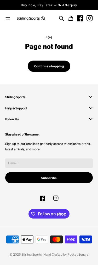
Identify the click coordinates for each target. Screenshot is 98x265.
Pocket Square (78, 254)
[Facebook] (80, 18)
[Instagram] (89, 18)
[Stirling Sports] (31, 18)
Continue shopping (49, 66)
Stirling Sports (31, 254)
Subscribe (49, 178)
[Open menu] (7, 18)
